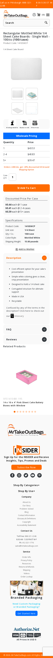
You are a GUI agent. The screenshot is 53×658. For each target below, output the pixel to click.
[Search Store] (46, 22)
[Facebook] (12, 475)
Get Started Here (26, 613)
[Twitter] (25, 475)
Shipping (26, 570)
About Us (26, 502)
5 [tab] (26, 412)
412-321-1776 (28, 542)
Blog (26, 512)
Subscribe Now (26, 467)
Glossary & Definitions (26, 518)
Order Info (26, 557)
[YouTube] (32, 475)
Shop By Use (25, 491)
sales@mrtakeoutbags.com (26, 546)
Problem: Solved (26, 509)
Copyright (26, 522)
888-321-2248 (30, 536)
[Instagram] (19, 475)
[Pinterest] (39, 475)
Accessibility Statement (26, 525)
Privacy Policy (26, 560)
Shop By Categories (25, 485)
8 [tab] (35, 412)
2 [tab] (17, 412)
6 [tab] (29, 412)
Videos (26, 573)
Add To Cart (28, 188)
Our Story (26, 505)
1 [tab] (14, 412)
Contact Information (26, 515)
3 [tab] (20, 412)
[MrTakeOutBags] (16, 14)
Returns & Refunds (26, 567)
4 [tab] (23, 412)
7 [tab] (32, 412)
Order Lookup (27, 576)
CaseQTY (5, 176)
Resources (26, 563)
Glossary (19, 316)
